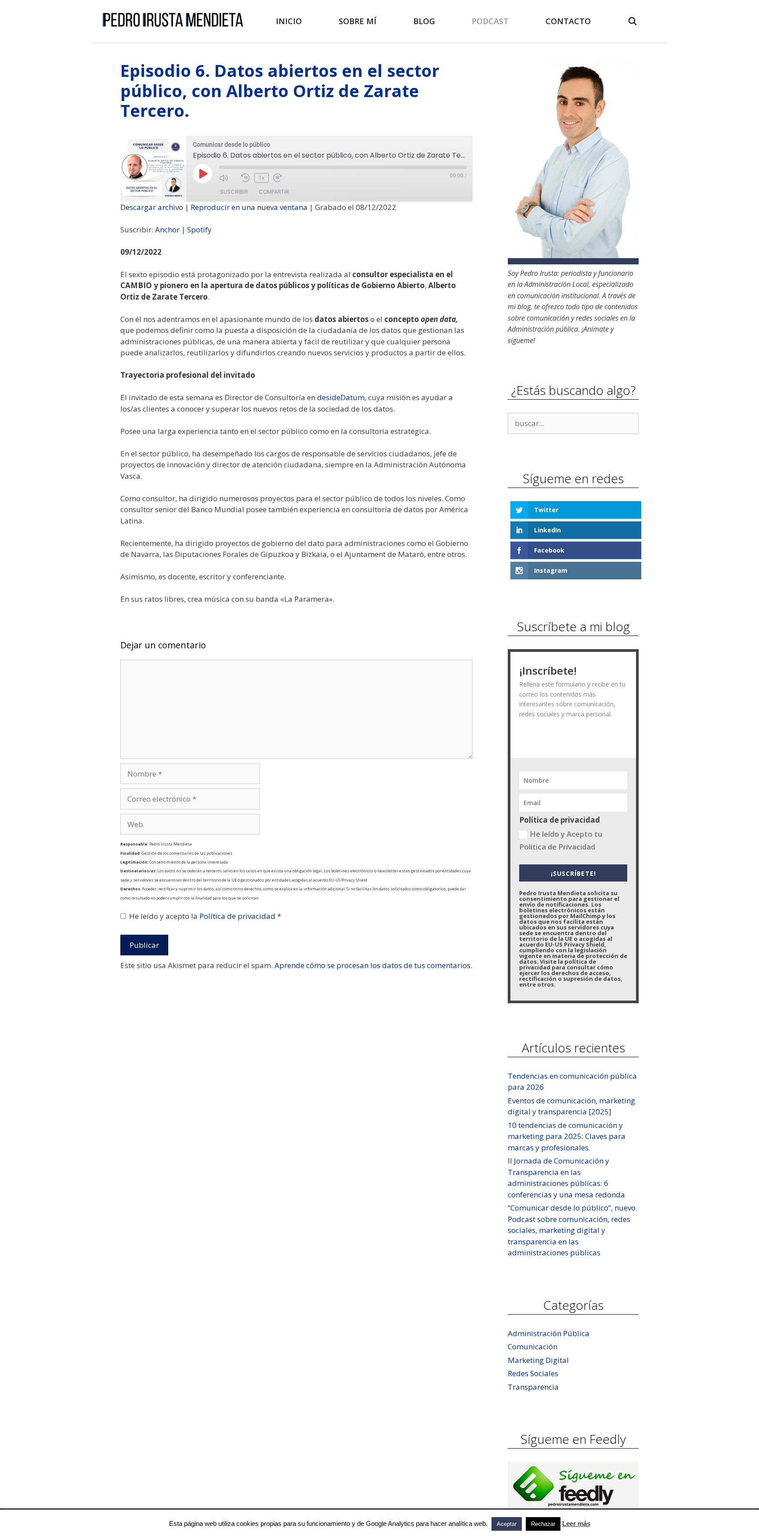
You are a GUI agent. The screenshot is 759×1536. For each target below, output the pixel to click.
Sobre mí (357, 21)
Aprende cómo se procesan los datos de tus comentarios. (373, 965)
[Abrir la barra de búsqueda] (632, 21)
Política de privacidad (238, 916)
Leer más (576, 1523)
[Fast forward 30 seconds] (282, 177)
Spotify (199, 229)
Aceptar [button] (507, 1524)
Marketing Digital (538, 1360)
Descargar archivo (151, 207)
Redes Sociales (533, 1373)
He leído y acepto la (205, 916)
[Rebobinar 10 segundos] (245, 177)
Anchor (167, 229)
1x (261, 177)
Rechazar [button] (543, 1524)
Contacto (568, 21)
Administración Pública (548, 1333)
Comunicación (532, 1346)
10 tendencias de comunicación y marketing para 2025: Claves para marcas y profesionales (566, 1136)
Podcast (490, 21)
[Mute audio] (228, 177)
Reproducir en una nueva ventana (249, 207)
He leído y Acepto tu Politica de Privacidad (560, 840)
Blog (424, 21)
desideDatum (341, 397)
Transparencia (533, 1387)
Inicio (289, 21)
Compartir (274, 191)
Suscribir (234, 191)
